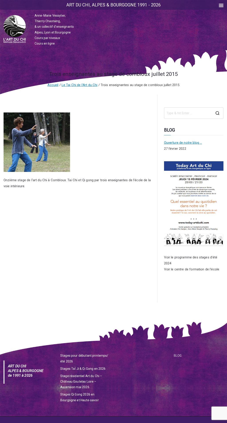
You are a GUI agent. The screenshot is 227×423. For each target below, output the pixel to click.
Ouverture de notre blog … (183, 143)
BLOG (178, 355)
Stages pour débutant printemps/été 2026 (84, 358)
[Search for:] (193, 113)
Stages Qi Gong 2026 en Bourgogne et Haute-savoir (79, 397)
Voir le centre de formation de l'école (191, 269)
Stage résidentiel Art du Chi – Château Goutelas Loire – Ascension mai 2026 (81, 381)
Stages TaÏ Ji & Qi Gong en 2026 (83, 368)
